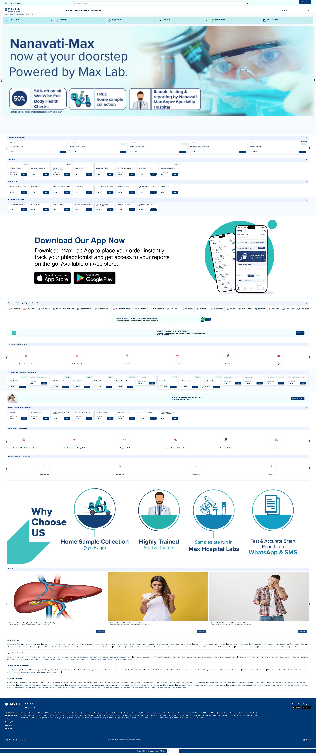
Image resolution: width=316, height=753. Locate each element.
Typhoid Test (36, 715)
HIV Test (213, 713)
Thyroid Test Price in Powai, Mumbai (162, 657)
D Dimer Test (31, 713)
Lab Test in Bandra (36, 644)
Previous (6, 149)
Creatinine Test (196, 713)
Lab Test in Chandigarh (70, 682)
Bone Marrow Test (104, 715)
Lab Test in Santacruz (20, 647)
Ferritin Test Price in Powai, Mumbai (183, 657)
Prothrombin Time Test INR (247, 713)
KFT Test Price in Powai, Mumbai (123, 659)
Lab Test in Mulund (268, 644)
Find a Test (68, 10)
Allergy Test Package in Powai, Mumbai (115, 670)
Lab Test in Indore (96, 687)
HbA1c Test (48, 713)
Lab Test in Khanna (169, 685)
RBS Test (133, 713)
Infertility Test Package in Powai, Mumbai (278, 670)
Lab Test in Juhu (174, 644)
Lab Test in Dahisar (122, 644)
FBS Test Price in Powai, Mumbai (269, 657)
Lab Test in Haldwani (23, 685)
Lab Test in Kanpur (71, 685)
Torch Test (136, 715)
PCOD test (249, 715)
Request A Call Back (297, 398)
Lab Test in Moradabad (294, 685)
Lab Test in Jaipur (181, 685)
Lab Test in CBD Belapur (203, 647)
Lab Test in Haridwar (148, 682)
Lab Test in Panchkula (84, 682)
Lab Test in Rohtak (22, 682)
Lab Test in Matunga (255, 644)
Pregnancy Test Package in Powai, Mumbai (47, 670)
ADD (63, 151)
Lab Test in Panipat (47, 685)
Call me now (174, 751)
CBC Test (22, 713)
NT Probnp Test (154, 715)
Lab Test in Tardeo (92, 647)
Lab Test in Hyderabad (207, 685)
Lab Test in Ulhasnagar (158, 647)
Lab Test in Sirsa (158, 685)
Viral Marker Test (87, 718)
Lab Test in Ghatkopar (135, 644)
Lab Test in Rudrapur (174, 682)
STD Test (53, 718)
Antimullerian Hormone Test (170, 713)
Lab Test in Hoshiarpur (84, 687)
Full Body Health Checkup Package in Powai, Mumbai (21, 670)
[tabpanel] (158, 80)
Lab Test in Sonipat (289, 682)
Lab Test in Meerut (301, 682)
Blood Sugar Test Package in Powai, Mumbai (49, 672)
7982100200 (17, 3)
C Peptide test (24, 718)
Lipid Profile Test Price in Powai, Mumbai (121, 657)
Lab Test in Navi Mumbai (179, 687)
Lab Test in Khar (197, 644)
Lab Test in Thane (33, 647)
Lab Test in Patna (281, 685)
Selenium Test (166, 715)
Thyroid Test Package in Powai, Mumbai (138, 670)
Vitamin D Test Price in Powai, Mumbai (55, 659)
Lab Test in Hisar (33, 682)
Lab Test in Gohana (45, 682)
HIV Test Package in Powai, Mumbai (186, 670)
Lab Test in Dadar (110, 644)
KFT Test (77, 713)
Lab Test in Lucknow (265, 682)
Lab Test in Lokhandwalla (133, 647)
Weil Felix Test (176, 715)
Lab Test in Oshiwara (189, 647)
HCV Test (206, 713)
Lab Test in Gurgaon (212, 682)
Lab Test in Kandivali (186, 644)
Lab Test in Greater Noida (164, 687)
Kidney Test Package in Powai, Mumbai (208, 670)
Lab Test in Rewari (83, 685)
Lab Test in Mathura (146, 685)
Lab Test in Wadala (69, 647)
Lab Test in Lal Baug (220, 644)
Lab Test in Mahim (232, 644)
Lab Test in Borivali (12, 644)
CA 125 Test (115, 715)
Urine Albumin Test (74, 718)
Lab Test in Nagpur (232, 685)
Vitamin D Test (258, 715)
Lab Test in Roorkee (59, 685)
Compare (14, 142)
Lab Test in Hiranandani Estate (174, 647)
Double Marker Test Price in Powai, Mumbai (225, 657)
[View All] (306, 159)
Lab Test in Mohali (57, 682)
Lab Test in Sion (145, 647)
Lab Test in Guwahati (55, 687)
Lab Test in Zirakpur (150, 687)
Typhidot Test (62, 718)
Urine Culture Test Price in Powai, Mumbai (32, 659)
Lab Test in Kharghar (119, 647)
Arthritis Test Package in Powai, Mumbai (71, 670)
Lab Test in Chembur (72, 644)
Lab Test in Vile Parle (56, 647)
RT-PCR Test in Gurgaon (114, 718)
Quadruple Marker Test (213, 715)
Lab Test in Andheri (23, 644)
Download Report (96, 10)
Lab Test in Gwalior (277, 682)
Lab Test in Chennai (220, 685)
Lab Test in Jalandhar (97, 682)
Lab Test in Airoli (284, 647)
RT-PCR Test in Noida (130, 718)
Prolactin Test (223, 713)
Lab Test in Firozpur (31, 687)
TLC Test (67, 715)
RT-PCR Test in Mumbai (197, 718)
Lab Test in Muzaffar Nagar (97, 685)
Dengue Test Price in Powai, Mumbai (289, 657)
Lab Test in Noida (201, 682)
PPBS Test (144, 715)
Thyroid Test (93, 713)
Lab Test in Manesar (137, 687)
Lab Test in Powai (296, 644)
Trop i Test (141, 713)
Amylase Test (226, 715)
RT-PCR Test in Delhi (145, 718)
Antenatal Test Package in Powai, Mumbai (24, 672)
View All (306, 159)
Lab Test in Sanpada (296, 647)
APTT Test (59, 715)
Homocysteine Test (237, 715)
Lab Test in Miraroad (228, 647)
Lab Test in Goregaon (148, 644)
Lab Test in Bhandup (47, 644)
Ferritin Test (124, 713)
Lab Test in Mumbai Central (282, 644)
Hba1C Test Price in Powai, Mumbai (99, 657)
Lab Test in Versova (240, 647)
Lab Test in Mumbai (15, 14)
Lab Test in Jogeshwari (162, 644)
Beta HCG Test (185, 713)
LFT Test (85, 713)
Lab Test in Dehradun (135, 682)
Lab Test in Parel (252, 647)
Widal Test (57, 713)
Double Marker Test (113, 713)
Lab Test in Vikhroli (44, 647)
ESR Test (40, 713)
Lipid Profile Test (68, 713)
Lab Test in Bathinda (252, 682)
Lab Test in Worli (80, 647)
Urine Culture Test (25, 715)
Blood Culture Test (198, 715)
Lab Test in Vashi (273, 647)
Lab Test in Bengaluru (193, 685)
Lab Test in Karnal (258, 685)
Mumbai (284, 10)
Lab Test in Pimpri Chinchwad (111, 687)
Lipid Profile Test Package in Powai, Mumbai (254, 670)
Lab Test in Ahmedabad (245, 685)
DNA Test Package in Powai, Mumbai (94, 670)
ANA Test (157, 713)
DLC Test (32, 718)
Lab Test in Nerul (216, 647)
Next (309, 147)
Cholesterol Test (126, 715)
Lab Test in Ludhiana (110, 682)
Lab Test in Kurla (208, 644)
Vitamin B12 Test (99, 718)
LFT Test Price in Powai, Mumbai (142, 657)
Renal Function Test (48, 715)
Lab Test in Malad (244, 644)
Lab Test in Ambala (124, 685)
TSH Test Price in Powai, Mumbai (203, 657)
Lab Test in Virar (262, 647)
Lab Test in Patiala (35, 685)
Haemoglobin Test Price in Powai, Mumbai (78, 659)
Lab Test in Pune (11, 685)
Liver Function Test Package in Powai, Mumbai (163, 670)
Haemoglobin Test (43, 718)
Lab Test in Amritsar (122, 682)
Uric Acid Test (233, 713)
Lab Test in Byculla (60, 644)
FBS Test (149, 713)
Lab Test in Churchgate (86, 644)
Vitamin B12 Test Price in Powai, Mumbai (101, 659)
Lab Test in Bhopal (43, 687)
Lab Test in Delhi (11, 682)
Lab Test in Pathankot (18, 687)
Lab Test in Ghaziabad (239, 682)
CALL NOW (300, 333)
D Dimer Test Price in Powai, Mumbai (35, 657)
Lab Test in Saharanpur (188, 682)
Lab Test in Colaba (99, 644)
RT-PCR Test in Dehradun (161, 718)
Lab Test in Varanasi (111, 685)
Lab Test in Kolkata (270, 685)
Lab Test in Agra (135, 685)
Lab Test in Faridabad (226, 682)
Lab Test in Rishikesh (161, 682)
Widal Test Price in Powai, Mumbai (79, 657)
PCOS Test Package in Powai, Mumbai (230, 670)
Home (6, 14)
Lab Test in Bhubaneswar (69, 687)
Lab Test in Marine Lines (105, 647)
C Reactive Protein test (79, 715)
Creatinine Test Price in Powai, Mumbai (248, 657)
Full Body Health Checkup (82, 10)
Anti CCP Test (92, 715)
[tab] (11, 713)
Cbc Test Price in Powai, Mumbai (15, 657)
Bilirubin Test (187, 715)
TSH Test (102, 713)
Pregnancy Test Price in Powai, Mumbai (57, 657)
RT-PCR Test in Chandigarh (180, 718)
